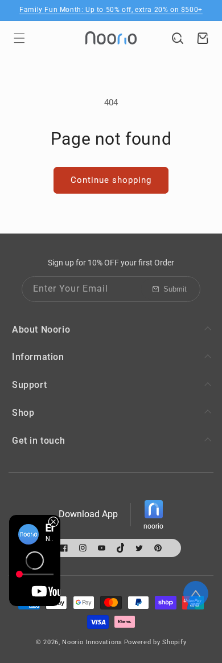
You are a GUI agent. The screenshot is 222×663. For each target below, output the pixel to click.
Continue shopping (111, 180)
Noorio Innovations (92, 642)
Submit (175, 289)
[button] (19, 38)
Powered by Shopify (155, 642)
